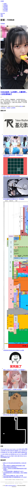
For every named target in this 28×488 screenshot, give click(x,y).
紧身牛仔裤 (16, 454)
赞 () (21, 106)
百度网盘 (6, 454)
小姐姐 (22, 450)
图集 (26, 449)
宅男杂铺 (5, 8)
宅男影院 (5, 5)
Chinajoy (8, 449)
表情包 (15, 455)
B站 (5, 449)
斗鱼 (8, 452)
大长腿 (2, 450)
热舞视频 (23, 452)
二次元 (17, 449)
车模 (21, 455)
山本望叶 (13, 107)
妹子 (5, 450)
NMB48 (8, 107)
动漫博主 (23, 449)
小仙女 (19, 450)
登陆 (2, 14)
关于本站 (21, 479)
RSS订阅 (3, 13)
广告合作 (6, 479)
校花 (14, 452)
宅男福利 (3, 23)
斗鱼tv (11, 452)
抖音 (6, 452)
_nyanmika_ (3, 107)
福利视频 (12, 454)
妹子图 (7, 450)
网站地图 (17, 479)
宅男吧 (2, 1)
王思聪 (3, 454)
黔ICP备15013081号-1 (12, 485)
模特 (16, 452)
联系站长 (14, 479)
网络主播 (23, 454)
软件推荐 (5, 6)
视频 (19, 455)
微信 (25, 450)
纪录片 (20, 454)
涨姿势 (19, 452)
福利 (9, 454)
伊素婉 (20, 449)
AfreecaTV (2, 449)
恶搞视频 (3, 452)
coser (11, 449)
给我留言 (10, 479)
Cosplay (14, 449)
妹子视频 (5, 9)
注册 (2, 16)
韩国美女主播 (6, 457)
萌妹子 (12, 455)
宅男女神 (12, 450)
